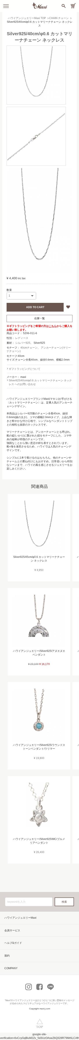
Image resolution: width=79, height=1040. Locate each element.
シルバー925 (22, 342)
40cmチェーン (29, 347)
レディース (21, 338)
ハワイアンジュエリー (24, 1000)
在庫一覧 (39, 318)
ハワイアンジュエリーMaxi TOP (27, 18)
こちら (53, 326)
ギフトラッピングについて (24, 368)
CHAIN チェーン (59, 18)
